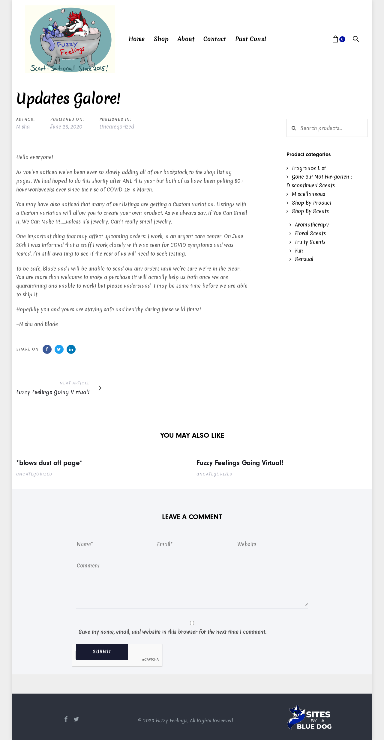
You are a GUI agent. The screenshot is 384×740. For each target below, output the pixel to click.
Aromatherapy (312, 224)
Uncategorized (117, 126)
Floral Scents (310, 233)
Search (293, 128)
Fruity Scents (310, 241)
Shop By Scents (310, 211)
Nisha (23, 126)
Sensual (304, 259)
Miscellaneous (308, 194)
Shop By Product (312, 202)
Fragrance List (309, 167)
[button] (356, 39)
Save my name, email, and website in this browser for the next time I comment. (172, 631)
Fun (299, 250)
